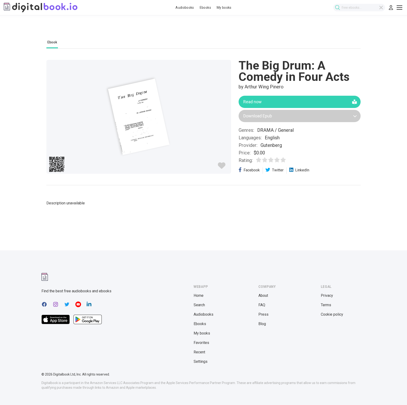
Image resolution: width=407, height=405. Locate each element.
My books (224, 7)
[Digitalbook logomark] (44, 277)
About (263, 295)
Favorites (201, 342)
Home (199, 295)
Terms (326, 305)
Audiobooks (184, 7)
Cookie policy (332, 314)
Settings (201, 361)
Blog (262, 324)
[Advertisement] (203, 30)
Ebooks (205, 7)
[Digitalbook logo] (40, 7)
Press (263, 314)
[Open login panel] (391, 7)
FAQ (261, 305)
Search (199, 305)
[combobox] (359, 7)
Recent (199, 352)
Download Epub (257, 115)
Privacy (327, 295)
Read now (252, 101)
